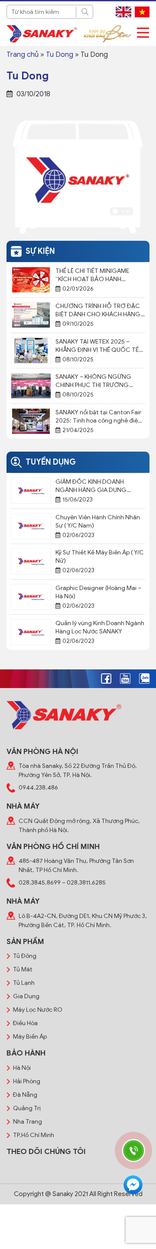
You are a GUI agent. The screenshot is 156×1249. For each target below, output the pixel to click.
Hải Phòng (26, 1081)
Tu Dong (59, 54)
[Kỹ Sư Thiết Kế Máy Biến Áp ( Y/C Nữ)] (31, 561)
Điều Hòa (25, 1023)
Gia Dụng (26, 996)
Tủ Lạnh (24, 983)
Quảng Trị (27, 1108)
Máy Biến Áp (30, 1036)
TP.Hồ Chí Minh (33, 1135)
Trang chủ (22, 54)
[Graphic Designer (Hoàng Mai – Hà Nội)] (31, 596)
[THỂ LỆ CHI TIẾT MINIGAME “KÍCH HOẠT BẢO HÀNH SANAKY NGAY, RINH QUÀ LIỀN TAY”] (31, 279)
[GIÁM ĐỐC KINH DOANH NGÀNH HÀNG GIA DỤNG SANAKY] (31, 490)
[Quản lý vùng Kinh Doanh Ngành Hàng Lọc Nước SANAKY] (31, 631)
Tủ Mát (22, 969)
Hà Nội (22, 1068)
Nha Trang (27, 1121)
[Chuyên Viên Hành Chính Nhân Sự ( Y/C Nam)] (31, 525)
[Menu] (143, 33)
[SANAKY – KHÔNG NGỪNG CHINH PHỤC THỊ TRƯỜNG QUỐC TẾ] (31, 385)
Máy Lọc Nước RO (37, 1009)
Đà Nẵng (25, 1094)
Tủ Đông (24, 956)
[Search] (84, 12)
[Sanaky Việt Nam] (41, 34)
